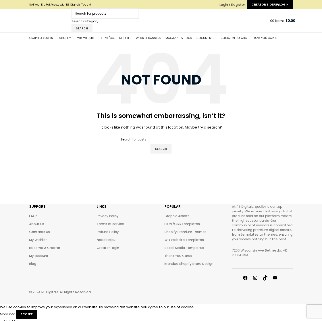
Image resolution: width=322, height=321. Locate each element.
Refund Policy (108, 231)
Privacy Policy (107, 215)
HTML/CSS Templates (182, 223)
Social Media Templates (184, 247)
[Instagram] (257, 278)
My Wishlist (38, 239)
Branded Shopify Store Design (188, 263)
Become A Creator (44, 247)
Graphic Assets (176, 215)
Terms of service (110, 223)
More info (8, 314)
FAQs (33, 215)
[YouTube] (277, 278)
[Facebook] (248, 278)
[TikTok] (267, 278)
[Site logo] (49, 20)
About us (36, 223)
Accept (27, 314)
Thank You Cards (178, 255)
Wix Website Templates (184, 239)
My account (38, 255)
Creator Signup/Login (270, 4)
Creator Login (108, 247)
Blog (32, 263)
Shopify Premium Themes (185, 231)
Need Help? (106, 239)
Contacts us (39, 231)
